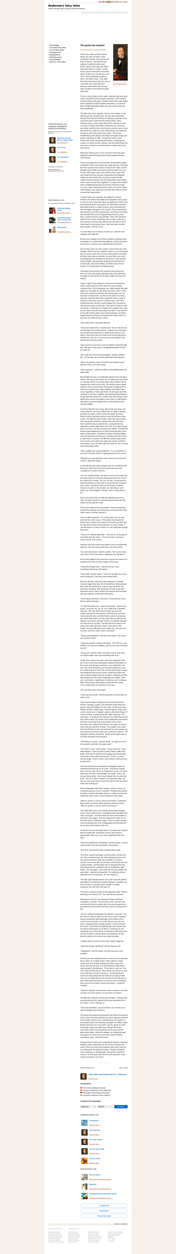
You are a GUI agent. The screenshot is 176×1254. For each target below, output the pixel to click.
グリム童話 (111, 1239)
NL (126, 2)
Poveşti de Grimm (94, 1242)
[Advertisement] (88, 28)
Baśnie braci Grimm (94, 1238)
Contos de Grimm (93, 1240)
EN (110, 2)
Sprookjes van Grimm (95, 1237)
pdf (121, 1068)
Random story (55, 57)
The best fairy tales (57, 47)
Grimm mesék (72, 1242)
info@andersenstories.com (56, 171)
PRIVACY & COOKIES (121, 1224)
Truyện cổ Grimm (93, 1233)
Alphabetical (54, 55)
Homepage (54, 45)
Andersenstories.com (57, 124)
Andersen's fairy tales (64, 5)
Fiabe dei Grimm (93, 1232)
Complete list (55, 52)
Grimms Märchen (73, 1233)
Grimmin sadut (73, 1238)
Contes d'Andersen (54, 1238)
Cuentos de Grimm (74, 1237)
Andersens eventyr (54, 1232)
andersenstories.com (87, 12)
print (126, 1068)
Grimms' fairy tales (57, 62)
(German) (96, 1093)
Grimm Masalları (93, 1235)
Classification (55, 59)
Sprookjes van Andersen (56, 1242)
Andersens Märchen (54, 1233)
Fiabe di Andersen (54, 1240)
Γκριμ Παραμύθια (113, 1235)
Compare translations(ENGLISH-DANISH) (57, 127)
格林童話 (111, 1237)
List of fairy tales (56, 50)
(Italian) (96, 1095)
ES (114, 2)
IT (122, 2)
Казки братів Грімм (114, 1233)
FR (118, 2)
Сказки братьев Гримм (115, 1232)
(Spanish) (97, 1090)
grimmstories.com (74, 1229)
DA (101, 2)
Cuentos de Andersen (55, 1237)
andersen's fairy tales (108, 12)
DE (105, 2)
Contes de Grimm (73, 1240)
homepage (98, 12)
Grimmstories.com (56, 200)
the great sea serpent (121, 12)
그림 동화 (111, 1241)
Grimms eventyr (73, 1232)
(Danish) (94, 1088)
